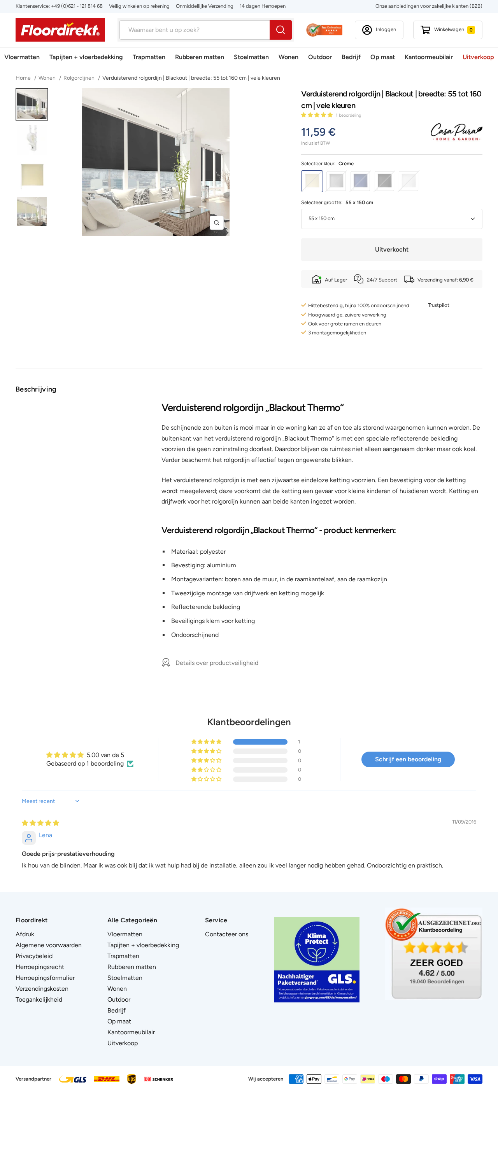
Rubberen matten (199, 57)
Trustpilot (438, 305)
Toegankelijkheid (39, 999)
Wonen (288, 57)
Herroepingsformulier (45, 977)
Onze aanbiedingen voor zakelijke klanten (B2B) (428, 6)
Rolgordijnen (79, 78)
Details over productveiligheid (216, 662)
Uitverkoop (478, 57)
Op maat (382, 57)
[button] (317, 115)
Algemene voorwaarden (49, 945)
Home (24, 78)
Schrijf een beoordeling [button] (408, 759)
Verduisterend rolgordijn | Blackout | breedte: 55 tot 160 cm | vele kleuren (191, 78)
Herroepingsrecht (40, 967)
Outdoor (320, 57)
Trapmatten (149, 57)
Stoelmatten (251, 57)
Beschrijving (36, 389)
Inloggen (386, 29)
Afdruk (25, 934)
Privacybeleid (34, 956)
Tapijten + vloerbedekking (86, 57)
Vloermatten (22, 57)
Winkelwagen (453, 29)
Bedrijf (351, 57)
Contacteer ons (226, 934)
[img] (40, 823)
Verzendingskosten (42, 988)
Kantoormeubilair (429, 57)
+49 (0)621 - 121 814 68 (77, 6)
